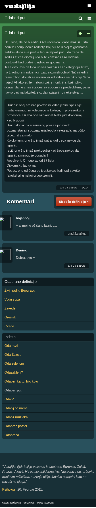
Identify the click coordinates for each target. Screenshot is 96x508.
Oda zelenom (14, 363)
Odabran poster (15, 426)
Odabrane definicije (20, 282)
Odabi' (9, 399)
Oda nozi (11, 345)
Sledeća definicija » (74, 201)
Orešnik (10, 317)
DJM (85, 187)
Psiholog (8, 489)
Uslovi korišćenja (11, 502)
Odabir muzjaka (16, 417)
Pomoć (39, 502)
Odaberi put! (15, 18)
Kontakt (49, 502)
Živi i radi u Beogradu (19, 290)
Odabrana (11, 435)
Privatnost (28, 502)
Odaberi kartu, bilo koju (21, 381)
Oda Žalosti (12, 354)
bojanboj (22, 218)
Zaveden (10, 308)
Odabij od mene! (16, 408)
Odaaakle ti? (13, 372)
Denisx (21, 250)
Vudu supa (12, 299)
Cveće (9, 326)
